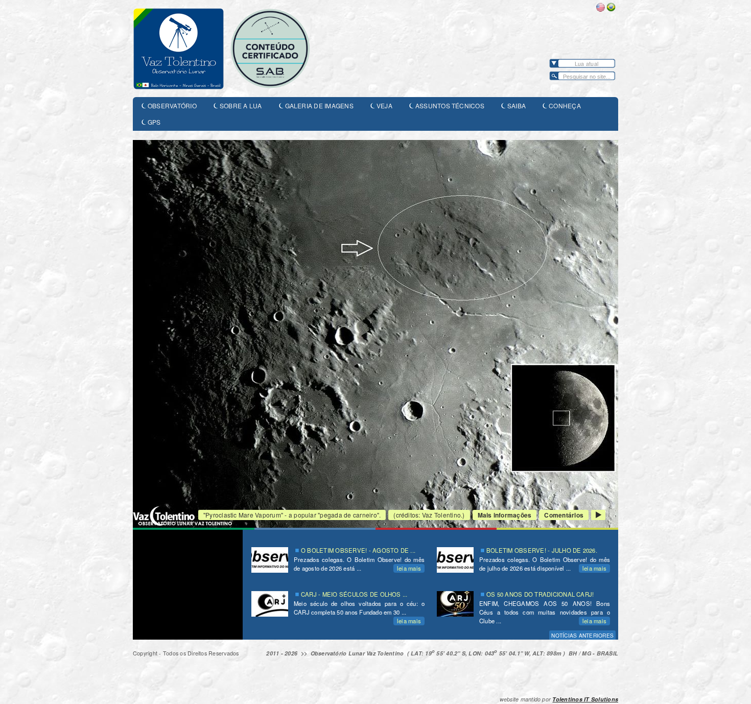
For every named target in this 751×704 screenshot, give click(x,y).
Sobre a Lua (241, 105)
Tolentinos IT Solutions (585, 699)
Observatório (172, 105)
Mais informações (505, 515)
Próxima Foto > (598, 515)
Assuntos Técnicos (449, 105)
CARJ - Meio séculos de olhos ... (354, 594)
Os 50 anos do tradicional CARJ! (540, 594)
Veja (384, 105)
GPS (154, 122)
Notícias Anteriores (582, 635)
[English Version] (600, 9)
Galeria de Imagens (319, 105)
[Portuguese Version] (611, 9)
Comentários (563, 515)
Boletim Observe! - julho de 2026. (541, 550)
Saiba (516, 105)
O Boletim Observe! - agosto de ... (358, 550)
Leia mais (409, 568)
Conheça (565, 105)
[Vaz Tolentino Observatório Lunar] (235, 48)
